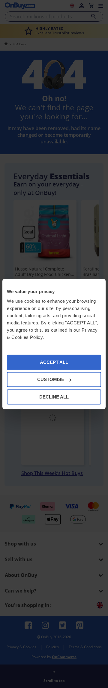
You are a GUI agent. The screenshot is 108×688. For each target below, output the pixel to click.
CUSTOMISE (50, 379)
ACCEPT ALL (54, 361)
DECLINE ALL (54, 396)
